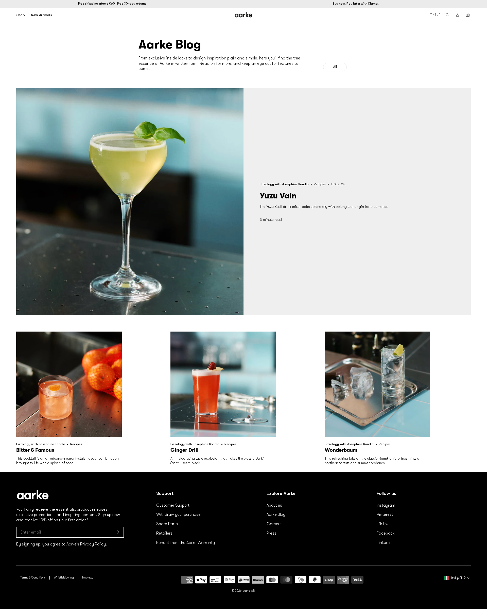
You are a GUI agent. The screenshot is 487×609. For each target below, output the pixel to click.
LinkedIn (384, 542)
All (335, 67)
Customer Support (172, 505)
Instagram (386, 505)
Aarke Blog (276, 514)
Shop (20, 15)
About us (274, 505)
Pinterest (385, 514)
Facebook (386, 533)
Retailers (164, 533)
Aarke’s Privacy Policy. (86, 544)
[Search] (447, 15)
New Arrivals (41, 15)
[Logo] (243, 14)
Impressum (89, 577)
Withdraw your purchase (178, 514)
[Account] (458, 15)
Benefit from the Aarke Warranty (185, 542)
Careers (274, 524)
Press (271, 533)
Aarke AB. (249, 590)
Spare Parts (167, 524)
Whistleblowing (64, 577)
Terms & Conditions (32, 577)
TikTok (383, 524)
